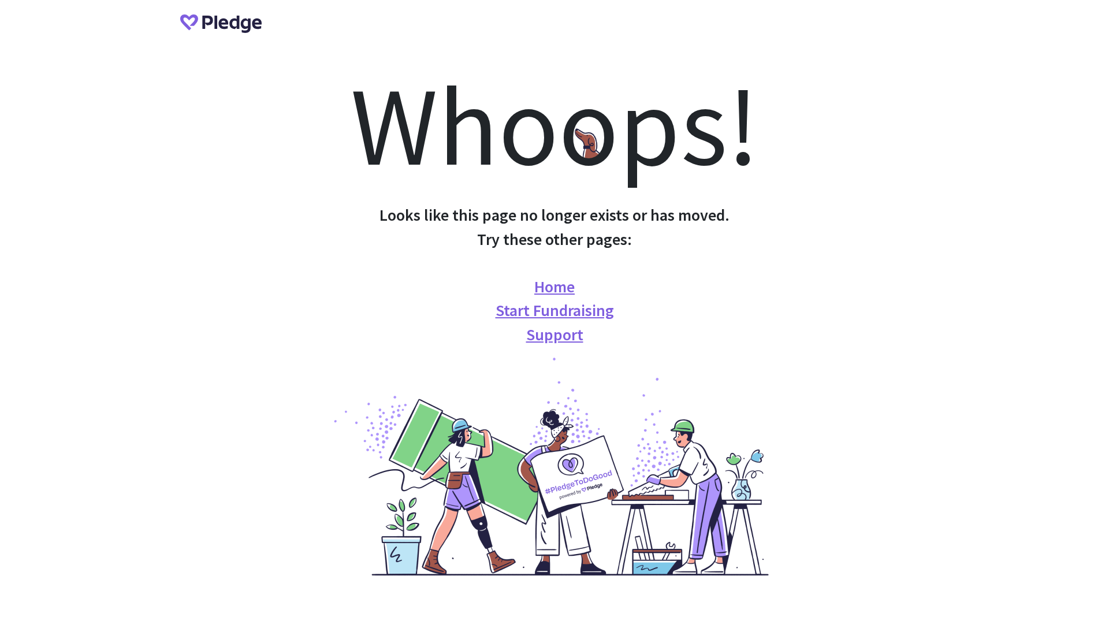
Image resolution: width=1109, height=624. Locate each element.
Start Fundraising (555, 310)
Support (554, 334)
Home (554, 286)
